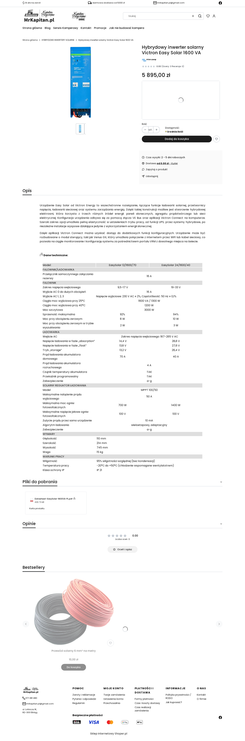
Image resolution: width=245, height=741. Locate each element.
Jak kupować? (174, 702)
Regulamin (78, 703)
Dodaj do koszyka (177, 139)
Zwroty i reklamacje (83, 694)
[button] (200, 16)
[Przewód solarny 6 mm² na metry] (73, 612)
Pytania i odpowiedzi (84, 699)
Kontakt (201, 694)
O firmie (201, 699)
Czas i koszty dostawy (147, 703)
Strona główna (30, 40)
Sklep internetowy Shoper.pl (108, 733)
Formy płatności (144, 699)
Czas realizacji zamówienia (143, 709)
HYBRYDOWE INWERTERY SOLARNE (58, 40)
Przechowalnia (112, 703)
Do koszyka (73, 667)
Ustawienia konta (113, 699)
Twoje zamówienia (114, 694)
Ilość (144, 124)
